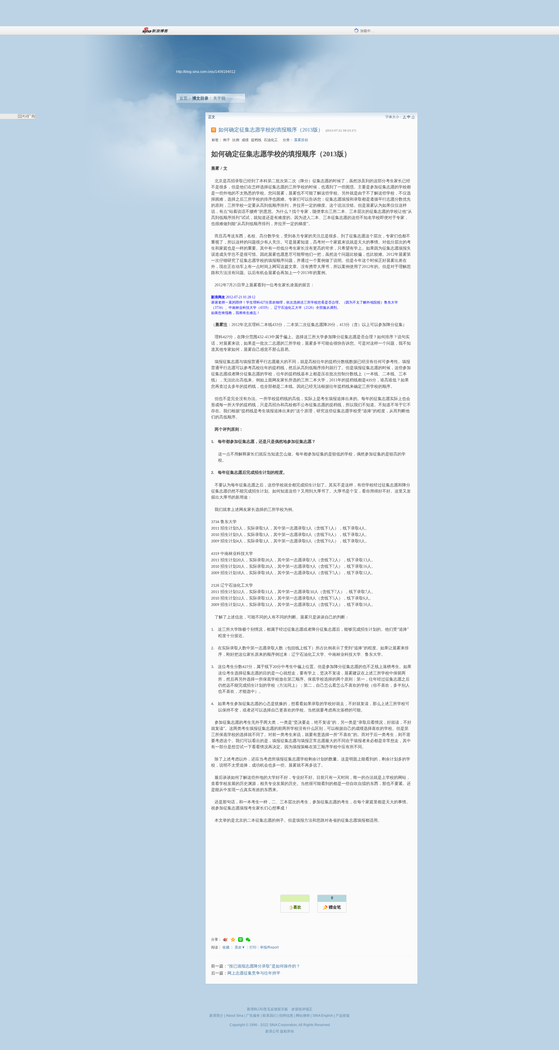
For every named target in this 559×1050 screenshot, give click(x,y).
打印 (253, 947)
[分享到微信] (248, 939)
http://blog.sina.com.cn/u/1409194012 (206, 72)
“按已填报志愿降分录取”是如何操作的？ (263, 966)
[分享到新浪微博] (225, 939)
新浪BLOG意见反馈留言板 (267, 1009)
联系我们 (270, 1016)
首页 (183, 98)
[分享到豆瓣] (240, 939)
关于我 (219, 98)
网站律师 (303, 1016)
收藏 (225, 947)
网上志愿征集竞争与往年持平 (253, 973)
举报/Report (269, 947)
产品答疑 (343, 1016)
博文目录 (200, 98)
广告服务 (253, 1016)
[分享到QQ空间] (233, 939)
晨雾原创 (301, 140)
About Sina (234, 1016)
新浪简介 (216, 1016)
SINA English (322, 1016)
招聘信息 (286, 1016)
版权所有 (287, 1031)
